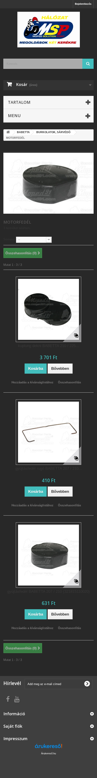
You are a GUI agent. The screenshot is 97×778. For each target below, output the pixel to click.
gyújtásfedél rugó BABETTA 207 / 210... (48, 468)
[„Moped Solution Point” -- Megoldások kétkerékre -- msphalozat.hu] (48, 29)
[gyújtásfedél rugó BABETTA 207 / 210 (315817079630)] (48, 432)
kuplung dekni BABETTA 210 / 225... (48, 346)
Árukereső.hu (48, 753)
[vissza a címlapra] (8, 132)
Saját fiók (12, 726)
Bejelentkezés (83, 3)
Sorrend (9, 239)
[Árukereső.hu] (48, 747)
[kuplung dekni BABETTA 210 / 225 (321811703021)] (48, 309)
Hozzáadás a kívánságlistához (32, 382)
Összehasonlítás (69, 382)
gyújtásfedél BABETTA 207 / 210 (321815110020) (48, 591)
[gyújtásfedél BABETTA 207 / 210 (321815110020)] (48, 555)
